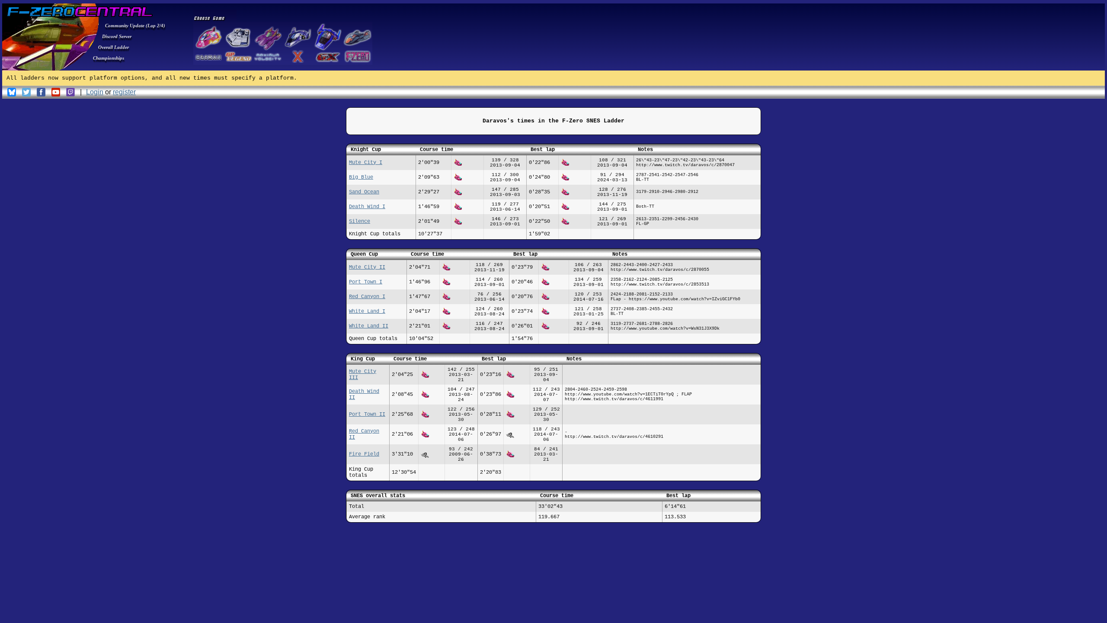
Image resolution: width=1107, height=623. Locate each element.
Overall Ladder (113, 47)
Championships (108, 58)
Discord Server (116, 36)
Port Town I (365, 282)
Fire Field (364, 454)
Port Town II (367, 414)
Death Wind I (367, 207)
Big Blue (361, 177)
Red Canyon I (367, 297)
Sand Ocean (364, 192)
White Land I (367, 311)
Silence (359, 221)
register (124, 92)
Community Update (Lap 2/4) (135, 25)
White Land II (368, 326)
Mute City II (367, 267)
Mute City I (365, 163)
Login (94, 92)
